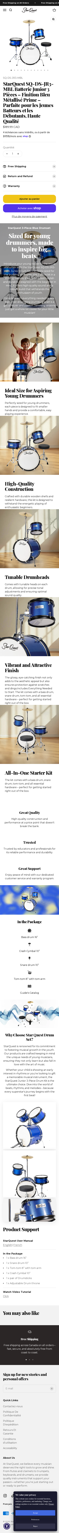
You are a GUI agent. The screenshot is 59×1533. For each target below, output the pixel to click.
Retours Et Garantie (9, 1432)
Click (6, 1296)
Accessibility (10, 1448)
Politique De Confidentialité (12, 1413)
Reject (35, 1526)
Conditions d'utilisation (10, 1441)
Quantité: (9, 147)
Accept (35, 1513)
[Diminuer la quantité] (7, 154)
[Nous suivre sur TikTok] (13, 1496)
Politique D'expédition (10, 1422)
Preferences (35, 1519)
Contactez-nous (13, 1406)
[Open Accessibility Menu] (6, 1526)
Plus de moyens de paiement (29, 216)
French (17, 1245)
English (7, 1245)
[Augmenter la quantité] (18, 154)
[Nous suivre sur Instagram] (5, 1496)
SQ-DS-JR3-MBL (13, 77)
